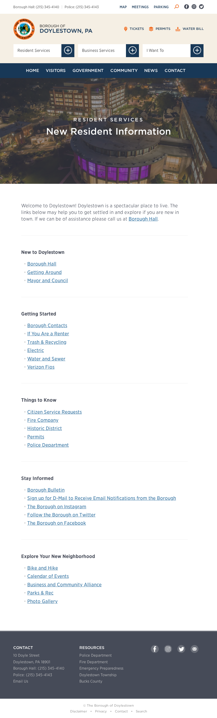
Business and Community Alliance (64, 584)
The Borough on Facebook (56, 523)
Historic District (44, 428)
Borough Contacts (47, 325)
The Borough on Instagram (56, 506)
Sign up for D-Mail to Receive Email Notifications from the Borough (101, 498)
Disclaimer (78, 711)
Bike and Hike (42, 568)
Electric (35, 350)
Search (141, 711)
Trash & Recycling (46, 342)
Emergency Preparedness (101, 668)
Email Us (20, 681)
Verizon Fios (41, 367)
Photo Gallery (42, 601)
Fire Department (93, 662)
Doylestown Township (98, 675)
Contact (121, 711)
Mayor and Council (47, 280)
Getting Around (44, 272)
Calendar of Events (48, 576)
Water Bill (193, 29)
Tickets (136, 29)
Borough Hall (143, 219)
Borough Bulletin (46, 490)
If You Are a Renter (48, 333)
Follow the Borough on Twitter (61, 515)
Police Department (48, 445)
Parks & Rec (40, 593)
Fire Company (42, 420)
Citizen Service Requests (54, 412)
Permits (162, 29)
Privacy (101, 711)
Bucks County (90, 681)
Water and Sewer (46, 359)
